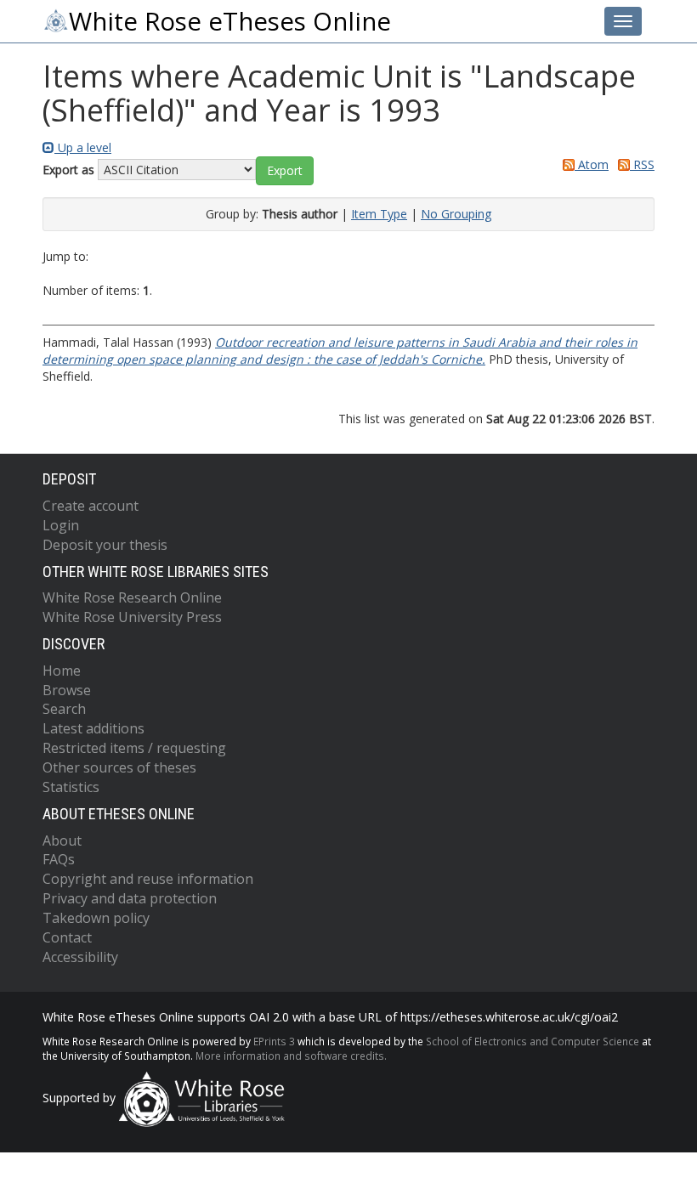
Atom (592, 164)
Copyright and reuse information (147, 878)
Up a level (82, 147)
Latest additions (93, 728)
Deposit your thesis (104, 544)
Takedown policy (96, 917)
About (62, 840)
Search (64, 708)
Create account (90, 505)
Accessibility (80, 957)
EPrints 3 (274, 1041)
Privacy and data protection (129, 898)
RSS (642, 164)
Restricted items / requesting (134, 748)
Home (61, 670)
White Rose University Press (132, 617)
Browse (66, 690)
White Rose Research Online (132, 597)
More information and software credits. (291, 1055)
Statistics (70, 787)
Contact (67, 937)
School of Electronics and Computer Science (532, 1041)
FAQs (58, 859)
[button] (285, 170)
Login (60, 525)
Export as (68, 169)
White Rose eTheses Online (230, 21)
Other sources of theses (119, 767)
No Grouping (456, 214)
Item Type (379, 214)
